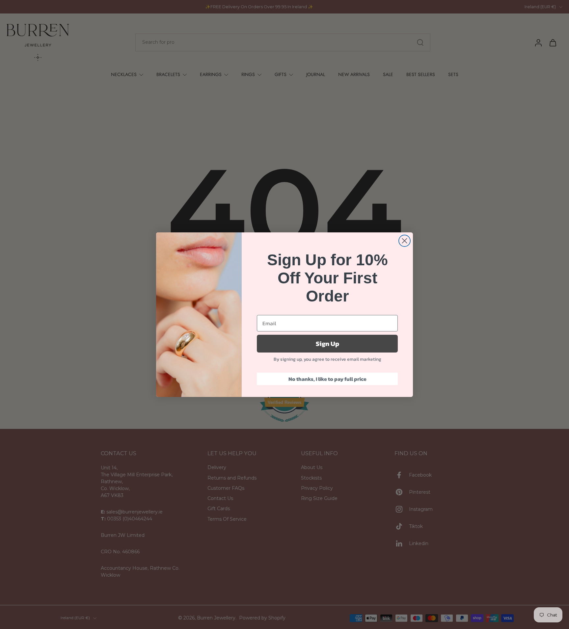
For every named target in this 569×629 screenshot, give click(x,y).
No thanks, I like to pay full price (327, 379)
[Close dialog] (404, 241)
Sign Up (327, 344)
